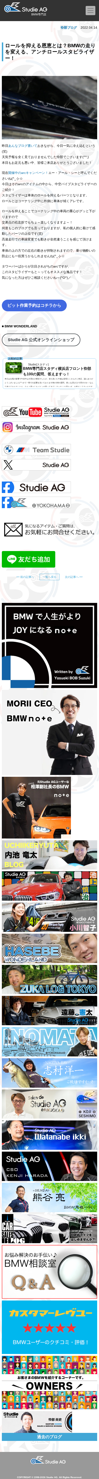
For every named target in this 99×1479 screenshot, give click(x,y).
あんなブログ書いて (22, 146)
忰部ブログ (69, 27)
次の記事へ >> (74, 577)
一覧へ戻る (49, 577)
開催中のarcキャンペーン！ (28, 173)
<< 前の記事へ (25, 577)
